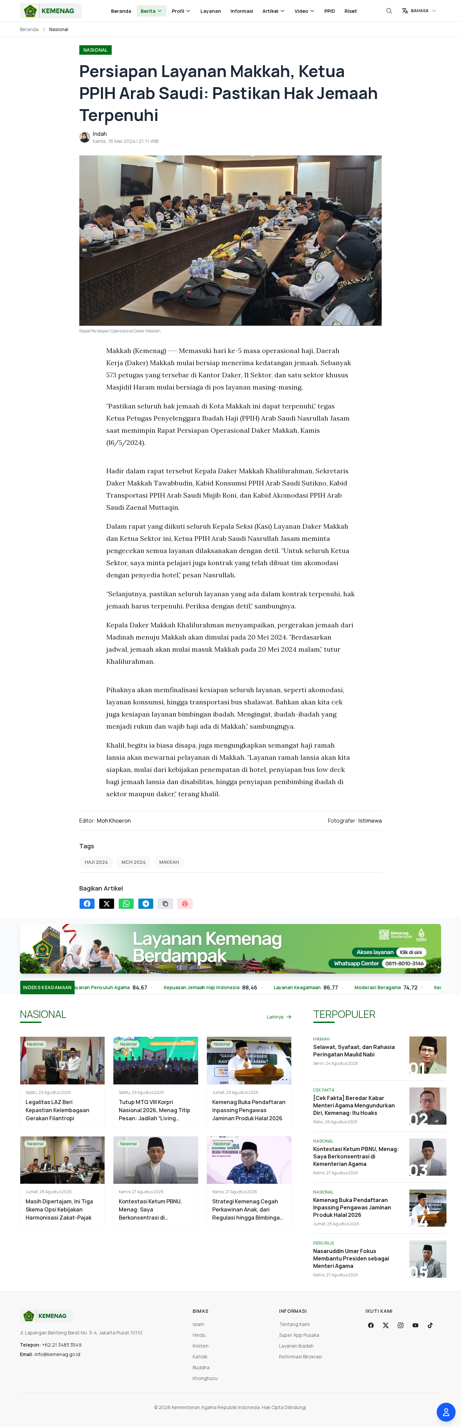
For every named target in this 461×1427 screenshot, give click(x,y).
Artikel (270, 11)
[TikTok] (430, 1325)
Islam (198, 1324)
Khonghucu (205, 1378)
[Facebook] (370, 1325)
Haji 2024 (96, 862)
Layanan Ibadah (296, 1346)
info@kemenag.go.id (57, 1354)
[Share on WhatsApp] (126, 903)
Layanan (210, 11)
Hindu (199, 1335)
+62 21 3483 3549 (62, 1345)
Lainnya (275, 1016)
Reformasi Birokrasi (300, 1356)
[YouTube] (415, 1325)
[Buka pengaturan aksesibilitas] (446, 1412)
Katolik (200, 1356)
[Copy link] (165, 903)
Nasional (95, 50)
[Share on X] (106, 903)
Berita (148, 11)
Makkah (169, 862)
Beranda (121, 11)
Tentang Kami (294, 1324)
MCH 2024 (133, 862)
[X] (385, 1325)
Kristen (201, 1346)
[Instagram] (400, 1325)
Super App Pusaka (299, 1335)
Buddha (201, 1367)
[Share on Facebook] (87, 903)
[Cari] (389, 10)
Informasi (242, 11)
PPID (329, 11)
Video (301, 11)
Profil (178, 11)
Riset (351, 11)
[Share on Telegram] (146, 903)
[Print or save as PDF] (185, 903)
